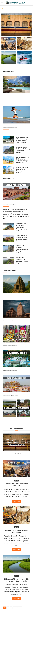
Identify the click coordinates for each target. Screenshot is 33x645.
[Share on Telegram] (18, 634)
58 (17, 608)
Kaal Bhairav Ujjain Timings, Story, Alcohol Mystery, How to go (10, 345)
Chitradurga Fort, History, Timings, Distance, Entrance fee (22, 238)
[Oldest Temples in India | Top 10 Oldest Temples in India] (16, 284)
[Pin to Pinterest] (15, 634)
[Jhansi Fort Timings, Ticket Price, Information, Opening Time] (16, 191)
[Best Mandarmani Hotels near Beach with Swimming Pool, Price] (16, 84)
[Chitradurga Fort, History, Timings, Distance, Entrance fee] (8, 238)
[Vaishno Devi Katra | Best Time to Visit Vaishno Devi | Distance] (16, 358)
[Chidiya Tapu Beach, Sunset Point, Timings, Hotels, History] (8, 170)
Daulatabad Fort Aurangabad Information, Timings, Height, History (21, 227)
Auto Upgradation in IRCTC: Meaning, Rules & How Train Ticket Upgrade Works (16, 31)
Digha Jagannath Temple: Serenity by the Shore (8, 320)
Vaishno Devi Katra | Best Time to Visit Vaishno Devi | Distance (10, 370)
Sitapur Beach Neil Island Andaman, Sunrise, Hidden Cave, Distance (22, 139)
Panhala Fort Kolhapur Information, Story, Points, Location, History (22, 249)
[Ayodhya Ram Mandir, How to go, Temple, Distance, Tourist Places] (16, 383)
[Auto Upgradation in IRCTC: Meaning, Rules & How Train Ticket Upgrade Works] (16, 24)
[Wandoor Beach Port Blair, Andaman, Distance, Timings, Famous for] (8, 160)
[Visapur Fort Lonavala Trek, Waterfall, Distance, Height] (8, 260)
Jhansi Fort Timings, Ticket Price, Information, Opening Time (9, 204)
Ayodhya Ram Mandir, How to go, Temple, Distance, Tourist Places (10, 395)
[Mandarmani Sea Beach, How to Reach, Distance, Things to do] (16, 114)
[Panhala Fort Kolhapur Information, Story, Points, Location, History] (8, 248)
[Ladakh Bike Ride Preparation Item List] (16, 468)
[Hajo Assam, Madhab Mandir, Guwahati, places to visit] (16, 408)
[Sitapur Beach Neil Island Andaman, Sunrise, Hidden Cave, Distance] (8, 139)
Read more (16, 501)
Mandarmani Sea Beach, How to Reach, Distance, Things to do (10, 127)
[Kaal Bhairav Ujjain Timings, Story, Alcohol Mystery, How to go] (16, 333)
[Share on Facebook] (12, 634)
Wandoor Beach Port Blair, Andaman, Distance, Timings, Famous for (22, 159)
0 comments (17, 453)
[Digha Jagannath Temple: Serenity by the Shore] (16, 309)
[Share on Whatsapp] (17, 634)
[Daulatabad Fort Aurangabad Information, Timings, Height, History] (8, 226)
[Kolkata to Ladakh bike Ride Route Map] (16, 515)
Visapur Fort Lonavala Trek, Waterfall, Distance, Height (22, 260)
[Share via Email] (20, 634)
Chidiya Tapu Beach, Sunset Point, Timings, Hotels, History (22, 169)
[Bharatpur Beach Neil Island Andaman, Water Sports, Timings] (8, 150)
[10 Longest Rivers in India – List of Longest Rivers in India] (16, 564)
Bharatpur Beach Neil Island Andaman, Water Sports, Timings (23, 149)
